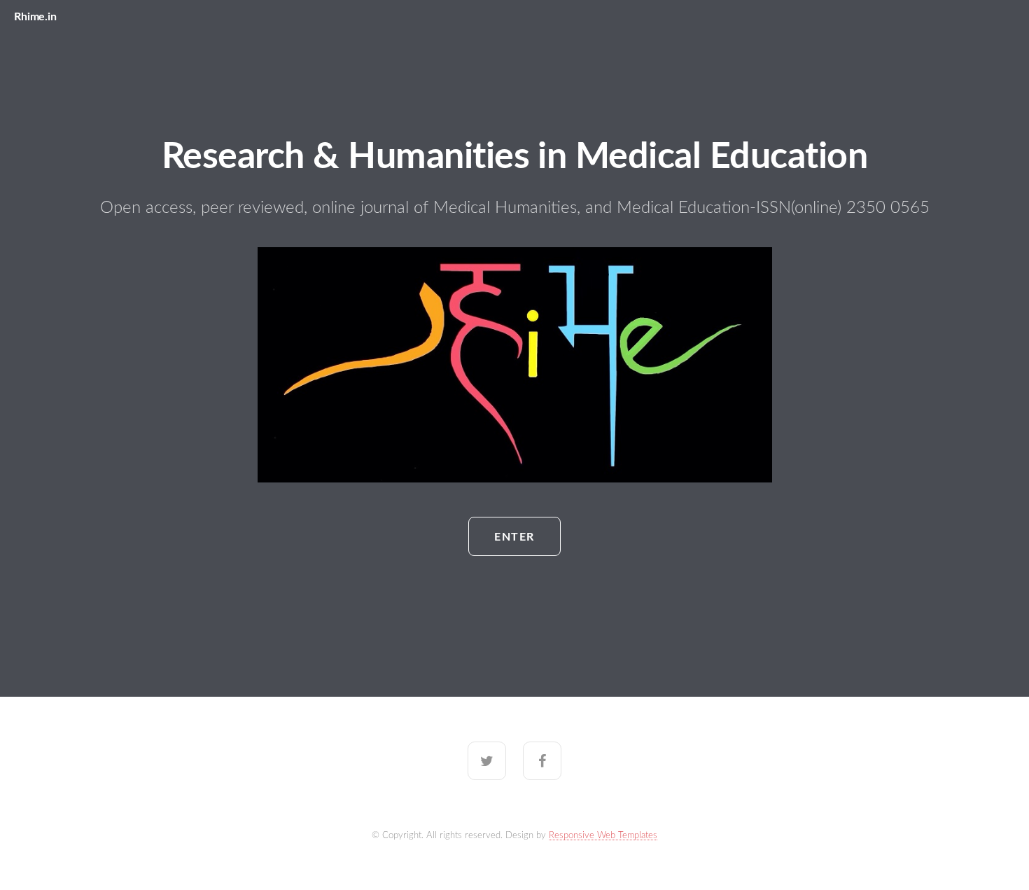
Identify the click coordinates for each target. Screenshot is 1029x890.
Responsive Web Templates (603, 835)
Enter (514, 537)
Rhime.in (35, 16)
